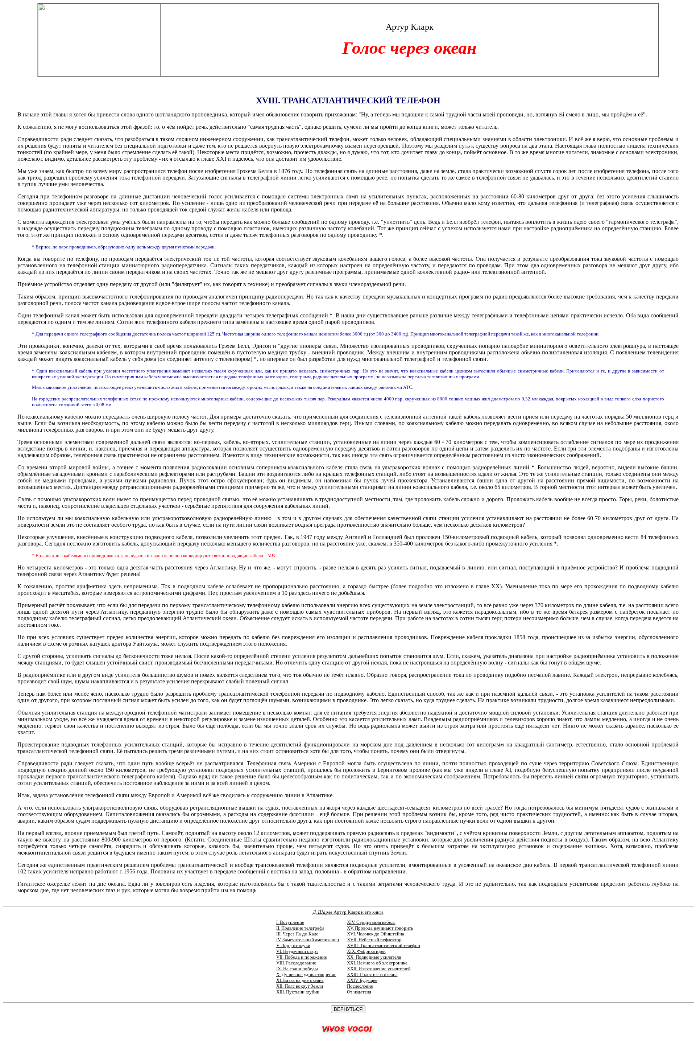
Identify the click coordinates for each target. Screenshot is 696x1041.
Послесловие (360, 986)
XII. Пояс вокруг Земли (299, 986)
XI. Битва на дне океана (300, 980)
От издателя (359, 992)
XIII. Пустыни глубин (297, 992)
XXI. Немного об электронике (377, 963)
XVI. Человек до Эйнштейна (375, 934)
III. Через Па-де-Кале (297, 934)
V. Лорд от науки (293, 945)
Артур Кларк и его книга (348, 912)
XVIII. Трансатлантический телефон (383, 945)
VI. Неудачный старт (297, 951)
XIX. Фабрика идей (366, 951)
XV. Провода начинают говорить (380, 928)
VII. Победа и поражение (301, 957)
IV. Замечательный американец (307, 939)
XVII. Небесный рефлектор (374, 939)
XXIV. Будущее (362, 980)
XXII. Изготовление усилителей (379, 968)
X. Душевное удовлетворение (306, 974)
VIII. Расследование (296, 963)
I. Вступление (290, 922)
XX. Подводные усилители (374, 957)
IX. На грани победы (297, 968)
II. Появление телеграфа (300, 928)
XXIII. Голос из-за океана (372, 974)
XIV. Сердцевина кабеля (371, 922)
